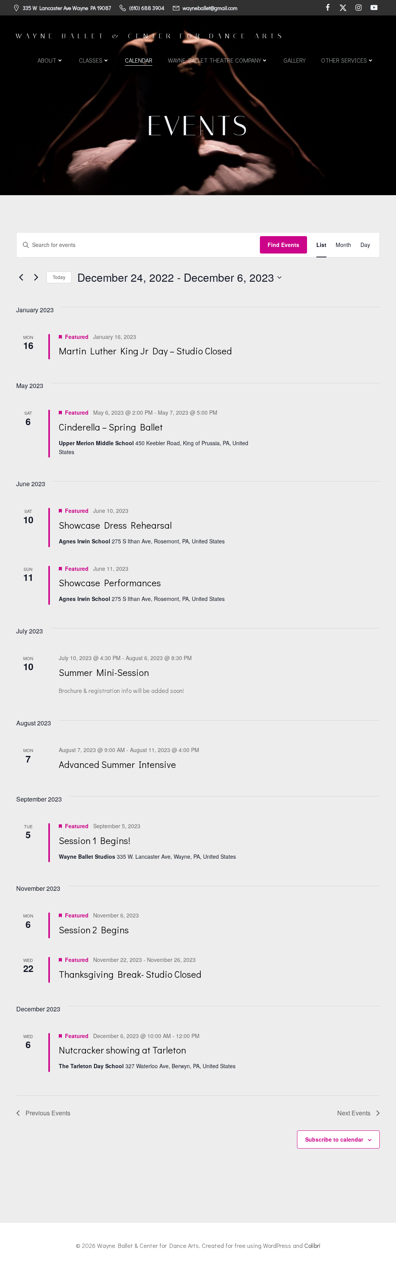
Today (59, 277)
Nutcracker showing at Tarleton (122, 1050)
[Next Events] (36, 277)
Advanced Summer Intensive (117, 764)
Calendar (138, 60)
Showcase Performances (110, 583)
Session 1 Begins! (94, 840)
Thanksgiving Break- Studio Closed (130, 974)
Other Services (344, 60)
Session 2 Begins (94, 930)
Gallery (294, 60)
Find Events (283, 244)
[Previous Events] (21, 277)
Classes (90, 60)
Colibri (312, 1245)
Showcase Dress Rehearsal (115, 525)
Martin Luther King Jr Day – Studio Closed (145, 351)
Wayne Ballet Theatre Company (214, 60)
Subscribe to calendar (334, 1139)
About (47, 60)
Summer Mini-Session (104, 672)
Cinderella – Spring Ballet (111, 427)
